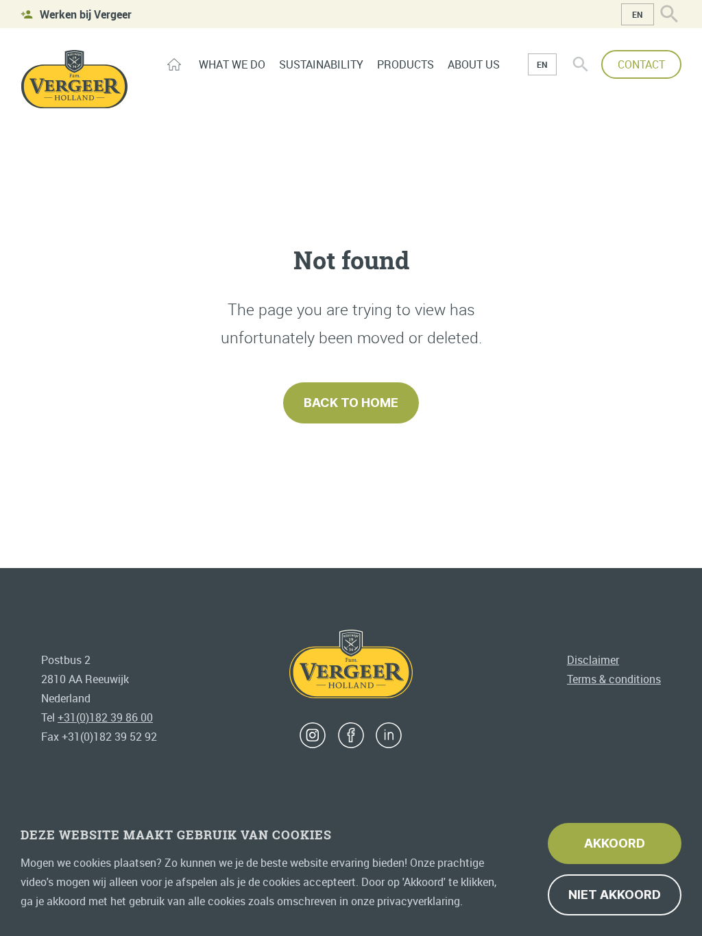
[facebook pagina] (351, 735)
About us (474, 64)
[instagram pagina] (312, 735)
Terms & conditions (614, 679)
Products (405, 64)
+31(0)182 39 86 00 (105, 717)
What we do (232, 64)
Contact (641, 64)
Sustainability (321, 64)
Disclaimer (593, 659)
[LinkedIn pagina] (388, 735)
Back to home (351, 402)
